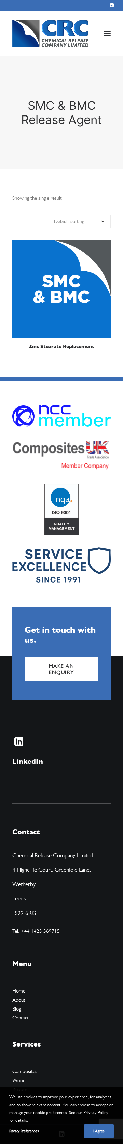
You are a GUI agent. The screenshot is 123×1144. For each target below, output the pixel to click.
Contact (20, 1018)
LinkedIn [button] (27, 761)
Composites (24, 1071)
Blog (16, 1009)
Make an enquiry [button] (62, 669)
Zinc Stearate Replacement (61, 347)
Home (18, 991)
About (18, 1000)
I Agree (99, 1131)
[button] (111, 5)
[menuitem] (111, 5)
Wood (19, 1080)
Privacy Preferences (24, 1131)
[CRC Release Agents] (50, 33)
